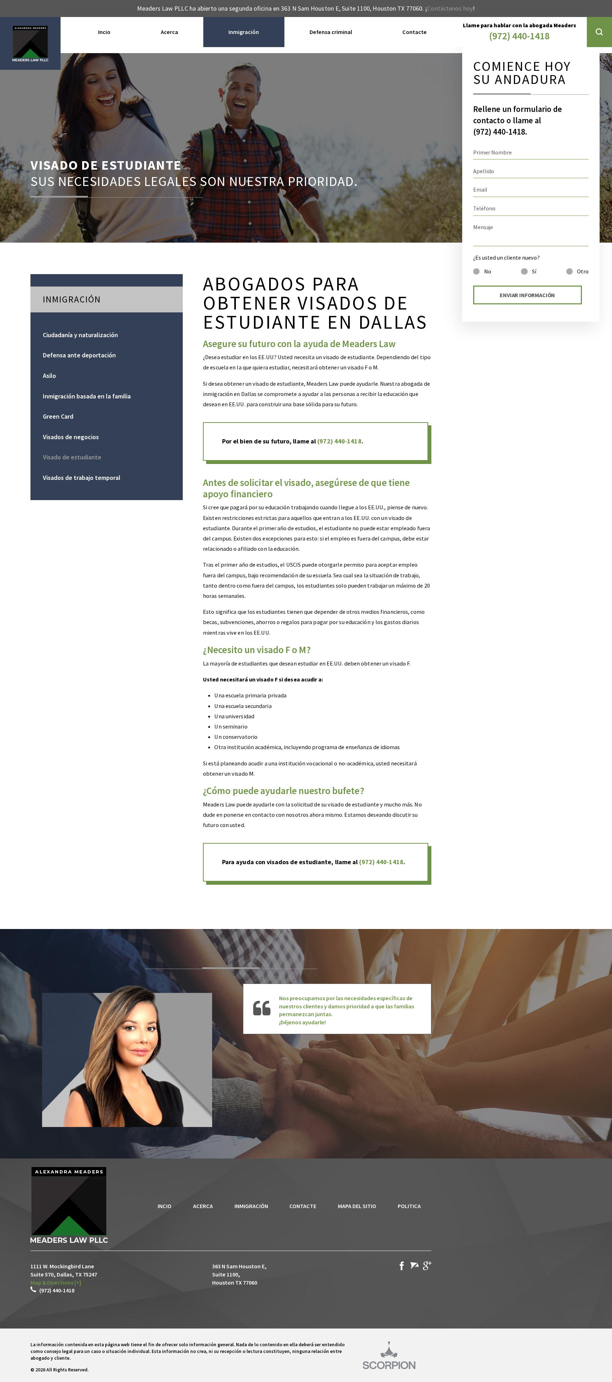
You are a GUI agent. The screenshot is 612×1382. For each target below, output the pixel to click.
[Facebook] (401, 1267)
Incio (164, 1206)
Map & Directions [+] (55, 1282)
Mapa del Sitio (357, 1206)
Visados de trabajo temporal (81, 478)
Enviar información (527, 295)
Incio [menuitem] (104, 31)
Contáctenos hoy (450, 8)
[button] (599, 32)
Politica (409, 1206)
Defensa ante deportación (79, 355)
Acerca (203, 1206)
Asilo (49, 376)
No (487, 271)
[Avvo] (414, 1267)
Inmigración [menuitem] (243, 31)
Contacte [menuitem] (414, 31)
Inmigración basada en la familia (87, 396)
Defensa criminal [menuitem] (331, 31)
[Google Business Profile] (427, 1267)
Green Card (58, 416)
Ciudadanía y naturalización (80, 335)
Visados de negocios (71, 437)
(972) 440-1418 (519, 36)
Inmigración (251, 1206)
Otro (583, 271)
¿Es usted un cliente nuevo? (506, 257)
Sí (534, 271)
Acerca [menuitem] (169, 31)
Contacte (302, 1206)
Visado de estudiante (72, 457)
